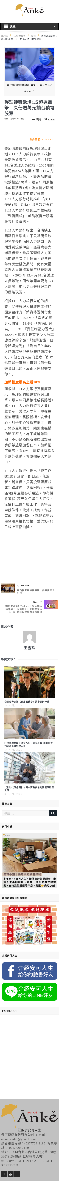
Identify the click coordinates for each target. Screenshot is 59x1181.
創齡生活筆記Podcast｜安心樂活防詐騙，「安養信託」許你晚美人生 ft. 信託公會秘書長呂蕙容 (23, 609)
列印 (39, 119)
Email (51, 119)
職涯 (22, 118)
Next (36, 602)
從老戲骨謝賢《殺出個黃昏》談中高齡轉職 (26, 701)
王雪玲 (13, 118)
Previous (25, 585)
